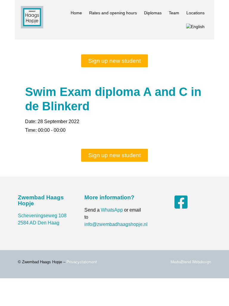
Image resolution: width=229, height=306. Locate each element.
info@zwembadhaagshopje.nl (116, 224)
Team (174, 12)
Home (76, 12)
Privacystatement (81, 262)
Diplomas (153, 12)
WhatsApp (112, 209)
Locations (195, 12)
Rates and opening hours (113, 12)
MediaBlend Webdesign (191, 262)
